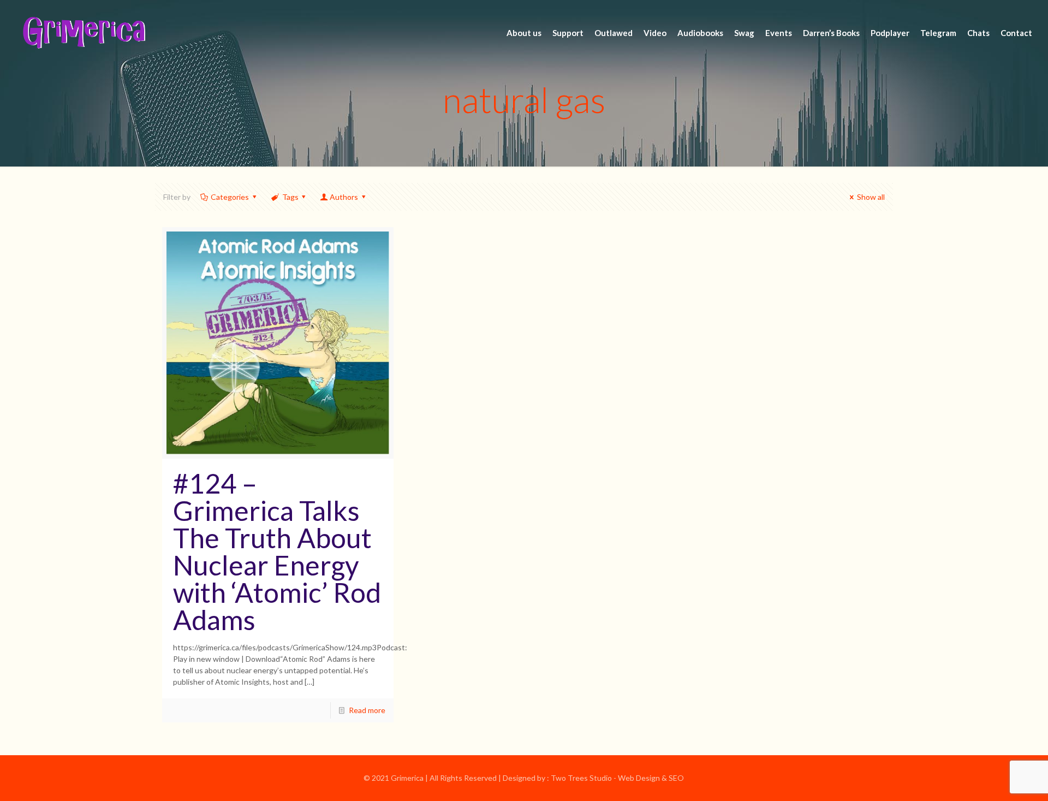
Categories (230, 196)
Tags (290, 196)
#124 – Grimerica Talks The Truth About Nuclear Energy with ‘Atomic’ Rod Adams (277, 551)
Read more (367, 710)
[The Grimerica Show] (83, 33)
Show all (871, 196)
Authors (344, 196)
